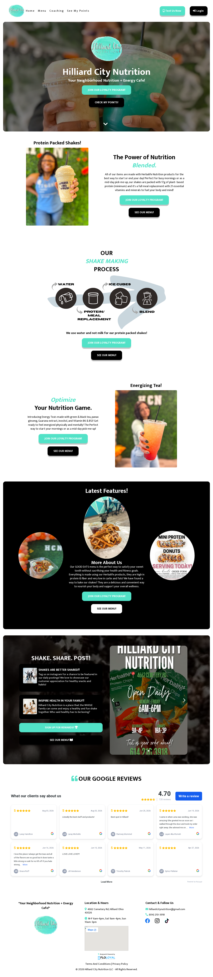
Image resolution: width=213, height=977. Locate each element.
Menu (42, 11)
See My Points (78, 11)
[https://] (148, 700)
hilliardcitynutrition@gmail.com (167, 909)
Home (30, 11)
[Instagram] (157, 921)
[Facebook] (147, 921)
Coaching (56, 11)
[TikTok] (167, 921)
